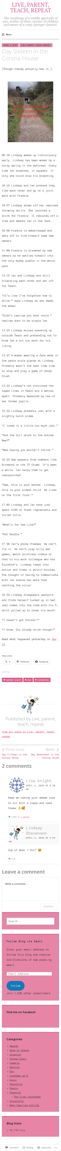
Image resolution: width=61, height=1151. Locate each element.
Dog (29, 680)
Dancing (15, 1067)
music (13, 1080)
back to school (19, 1050)
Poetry (14, 1088)
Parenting (43, 680)
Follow (15, 985)
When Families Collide (24, 1105)
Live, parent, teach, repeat (36, 45)
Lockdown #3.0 (19, 1076)
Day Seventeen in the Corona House (45, 753)
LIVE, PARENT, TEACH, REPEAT (30, 7)
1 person (25, 817)
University (17, 1101)
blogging (15, 1054)
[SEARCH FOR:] (30, 921)
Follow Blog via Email (25, 941)
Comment (48, 906)
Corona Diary (13, 680)
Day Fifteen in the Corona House (14, 753)
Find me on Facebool (21, 1012)
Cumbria (15, 1063)
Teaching (15, 1092)
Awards (14, 1046)
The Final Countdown (27, 1097)
